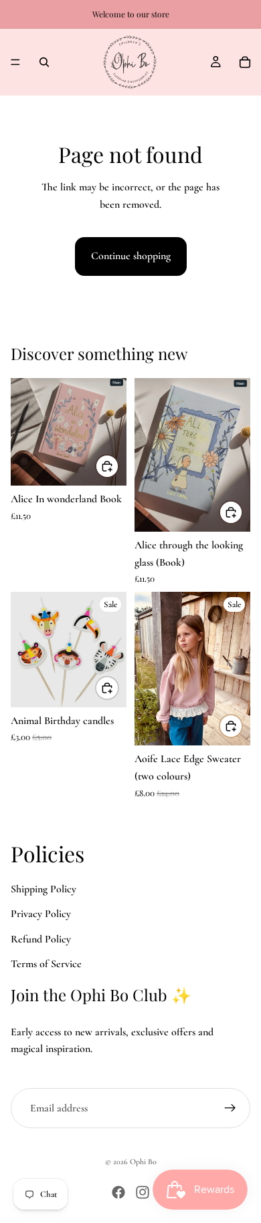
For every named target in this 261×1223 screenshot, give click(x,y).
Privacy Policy (41, 913)
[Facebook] (118, 1192)
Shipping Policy (43, 888)
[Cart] (245, 62)
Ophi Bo (143, 1161)
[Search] (44, 62)
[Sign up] (230, 1108)
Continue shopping (131, 256)
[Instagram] (143, 1192)
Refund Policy (41, 939)
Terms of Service (46, 964)
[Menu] (15, 62)
